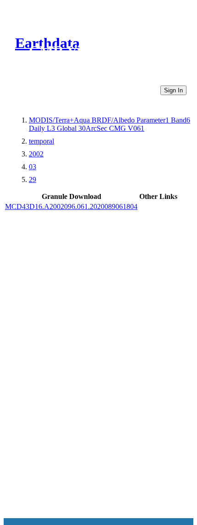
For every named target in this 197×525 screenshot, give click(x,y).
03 (32, 167)
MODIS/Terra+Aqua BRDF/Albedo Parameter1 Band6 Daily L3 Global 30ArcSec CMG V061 (109, 124)
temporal (41, 141)
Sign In (173, 90)
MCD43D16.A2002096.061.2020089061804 (71, 206)
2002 (36, 154)
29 (32, 179)
